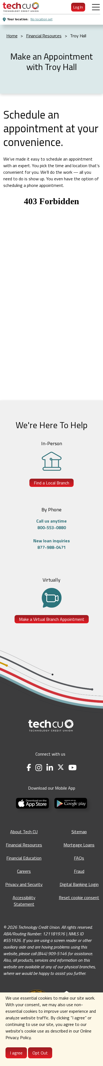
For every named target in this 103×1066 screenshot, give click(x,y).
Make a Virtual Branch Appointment (51, 619)
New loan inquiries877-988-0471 (51, 544)
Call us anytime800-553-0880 (51, 524)
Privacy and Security (24, 884)
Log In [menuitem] (78, 7)
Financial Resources (24, 844)
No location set (41, 19)
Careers (24, 871)
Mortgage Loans (78, 844)
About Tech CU (24, 831)
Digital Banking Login (79, 884)
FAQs (79, 858)
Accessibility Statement (24, 900)
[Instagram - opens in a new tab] (38, 767)
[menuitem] (21, 7)
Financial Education (23, 858)
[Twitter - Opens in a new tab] (60, 767)
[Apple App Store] (33, 803)
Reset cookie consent (79, 897)
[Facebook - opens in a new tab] (28, 767)
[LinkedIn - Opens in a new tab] (49, 767)
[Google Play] (71, 803)
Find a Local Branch (51, 482)
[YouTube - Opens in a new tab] (72, 767)
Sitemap (79, 831)
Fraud (79, 871)
